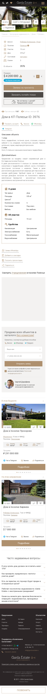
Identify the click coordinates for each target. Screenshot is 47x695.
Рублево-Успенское (11, 513)
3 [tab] (20, 472)
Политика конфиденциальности (23, 675)
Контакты (39, 632)
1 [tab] (17, 472)
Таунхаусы (5, 625)
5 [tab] (24, 472)
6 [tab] (26, 472)
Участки (4, 622)
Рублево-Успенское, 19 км (30, 42)
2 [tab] (19, 472)
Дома (34, 34)
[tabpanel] (23, 437)
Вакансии (39, 629)
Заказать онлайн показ (23, 94)
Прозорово (15, 439)
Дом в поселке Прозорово (17, 431)
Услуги (38, 622)
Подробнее (23, 467)
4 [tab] (22, 472)
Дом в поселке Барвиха (16, 507)
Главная (5, 34)
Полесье (23, 46)
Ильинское (7, 437)
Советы (38, 625)
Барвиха (14, 515)
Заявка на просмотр (23, 87)
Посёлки (21, 625)
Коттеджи (21, 619)
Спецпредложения (24, 629)
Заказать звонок (10, 652)
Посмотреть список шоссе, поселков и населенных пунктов (21, 664)
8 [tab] (30, 472)
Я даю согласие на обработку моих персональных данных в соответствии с (24, 371)
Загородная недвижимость (20, 34)
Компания (39, 619)
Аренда (20, 622)
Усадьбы (4, 629)
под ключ (23, 57)
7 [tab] (28, 472)
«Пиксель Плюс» (23, 681)
